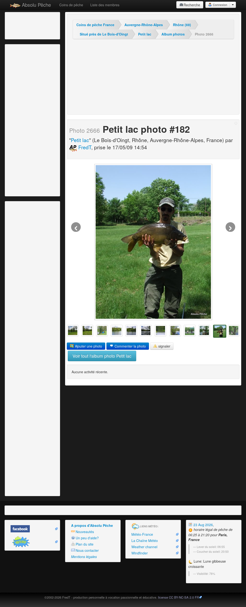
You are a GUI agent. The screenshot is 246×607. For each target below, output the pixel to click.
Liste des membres (104, 4)
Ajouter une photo (88, 346)
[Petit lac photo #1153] (73, 331)
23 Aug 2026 (202, 524)
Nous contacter (87, 550)
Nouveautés (85, 531)
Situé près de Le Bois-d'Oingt (104, 34)
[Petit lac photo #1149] (131, 331)
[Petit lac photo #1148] (146, 331)
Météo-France (142, 534)
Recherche (192, 4)
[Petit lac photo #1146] (175, 331)
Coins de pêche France (95, 24)
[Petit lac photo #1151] (102, 331)
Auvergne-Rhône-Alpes (143, 24)
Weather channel (144, 546)
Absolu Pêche (35, 4)
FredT (84, 147)
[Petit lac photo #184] (190, 331)
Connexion (219, 5)
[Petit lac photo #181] (234, 331)
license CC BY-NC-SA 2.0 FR (178, 597)
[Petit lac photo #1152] (87, 331)
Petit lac (144, 34)
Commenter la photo (130, 346)
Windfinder (139, 553)
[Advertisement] (32, 25)
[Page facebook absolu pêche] (32, 528)
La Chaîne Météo (144, 540)
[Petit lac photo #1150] (117, 331)
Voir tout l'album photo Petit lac (102, 356)
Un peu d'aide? (87, 537)
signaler (163, 346)
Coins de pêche (71, 4)
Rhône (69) (182, 24)
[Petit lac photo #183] (204, 331)
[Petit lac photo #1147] (160, 331)
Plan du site (84, 544)
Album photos (173, 34)
